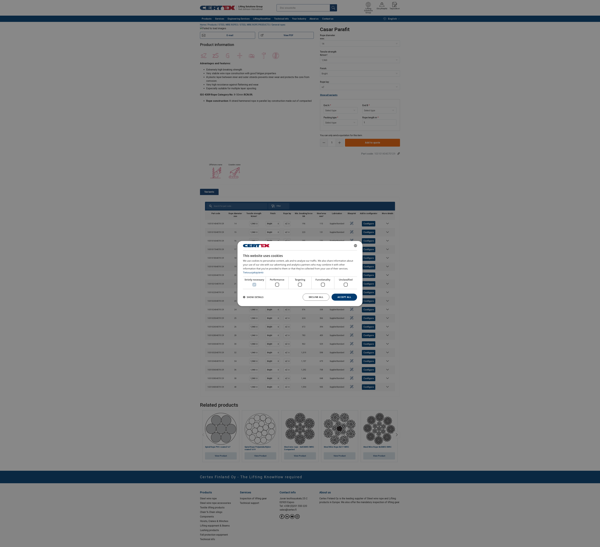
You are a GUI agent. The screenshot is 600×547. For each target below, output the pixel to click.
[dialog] (300, 273)
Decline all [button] (316, 297)
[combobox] (355, 245)
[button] (253, 297)
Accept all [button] (344, 297)
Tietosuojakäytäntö (253, 272)
